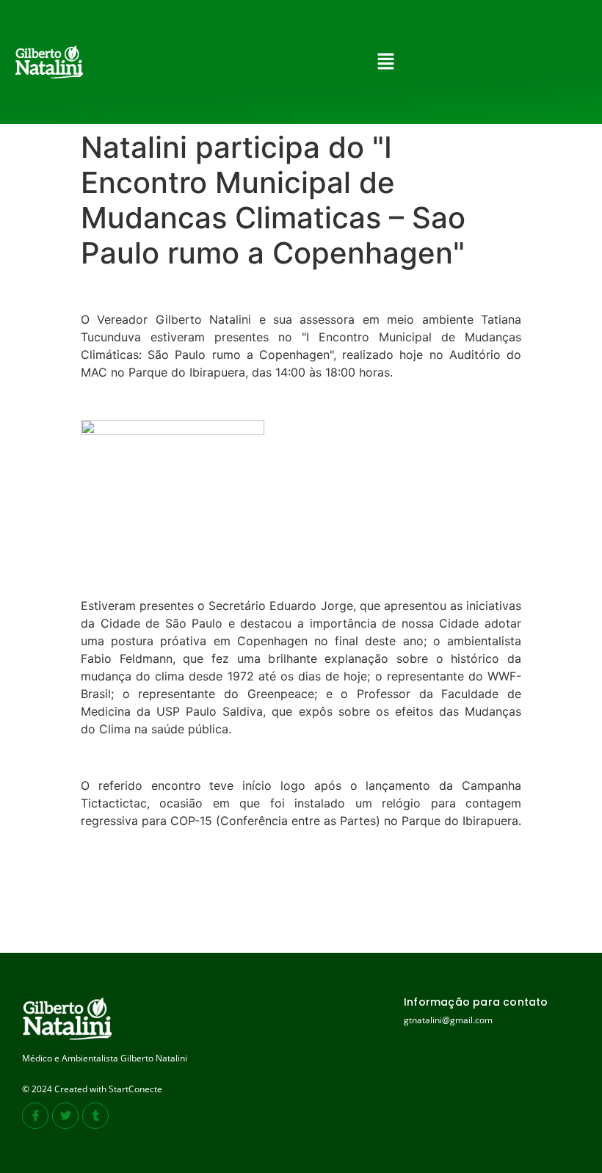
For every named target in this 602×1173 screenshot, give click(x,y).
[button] (386, 62)
